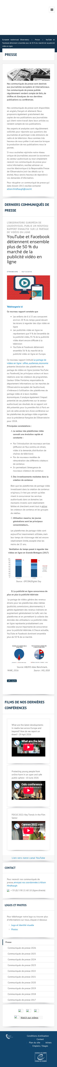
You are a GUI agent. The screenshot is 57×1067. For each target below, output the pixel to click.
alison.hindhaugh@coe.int (19, 189)
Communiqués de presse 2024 (22, 959)
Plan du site (34, 1042)
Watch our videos (29, 1017)
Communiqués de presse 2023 (22, 965)
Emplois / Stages (40, 1046)
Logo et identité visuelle (22, 925)
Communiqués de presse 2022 (22, 971)
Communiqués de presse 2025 (22, 953)
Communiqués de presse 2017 (22, 999)
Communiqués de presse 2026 (22, 948)
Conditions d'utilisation (38, 1035)
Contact (40, 1039)
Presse (8, 942)
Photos (14, 929)
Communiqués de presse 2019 (22, 988)
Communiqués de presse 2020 (22, 982)
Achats (48, 1042)
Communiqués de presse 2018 (22, 994)
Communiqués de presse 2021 (22, 976)
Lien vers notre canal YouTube (28, 857)
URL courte (12, 681)
